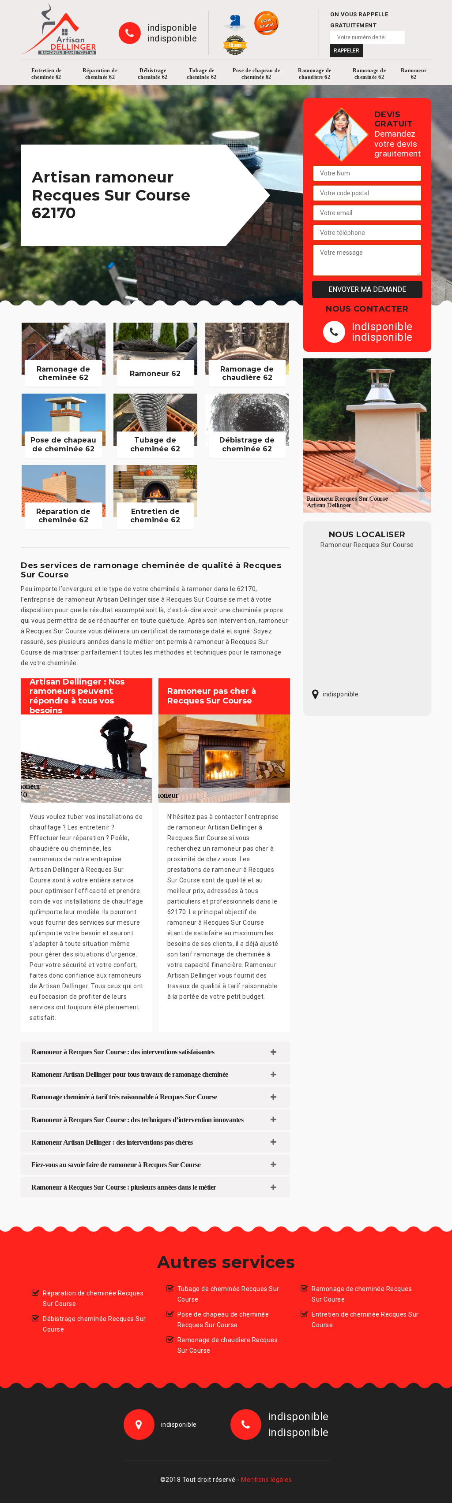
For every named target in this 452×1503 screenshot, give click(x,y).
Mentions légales (266, 1479)
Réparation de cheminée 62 (100, 73)
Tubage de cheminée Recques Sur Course (228, 1294)
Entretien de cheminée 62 (46, 73)
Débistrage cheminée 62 (153, 73)
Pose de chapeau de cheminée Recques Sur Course (223, 1319)
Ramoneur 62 (414, 73)
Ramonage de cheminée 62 (369, 73)
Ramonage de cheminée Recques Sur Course (362, 1294)
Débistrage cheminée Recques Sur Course (94, 1324)
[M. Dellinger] (59, 28)
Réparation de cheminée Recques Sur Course (93, 1298)
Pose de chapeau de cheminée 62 (256, 73)
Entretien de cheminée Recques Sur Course (365, 1319)
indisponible (172, 27)
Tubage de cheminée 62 (202, 73)
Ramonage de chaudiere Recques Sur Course (227, 1345)
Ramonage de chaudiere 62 (314, 73)
